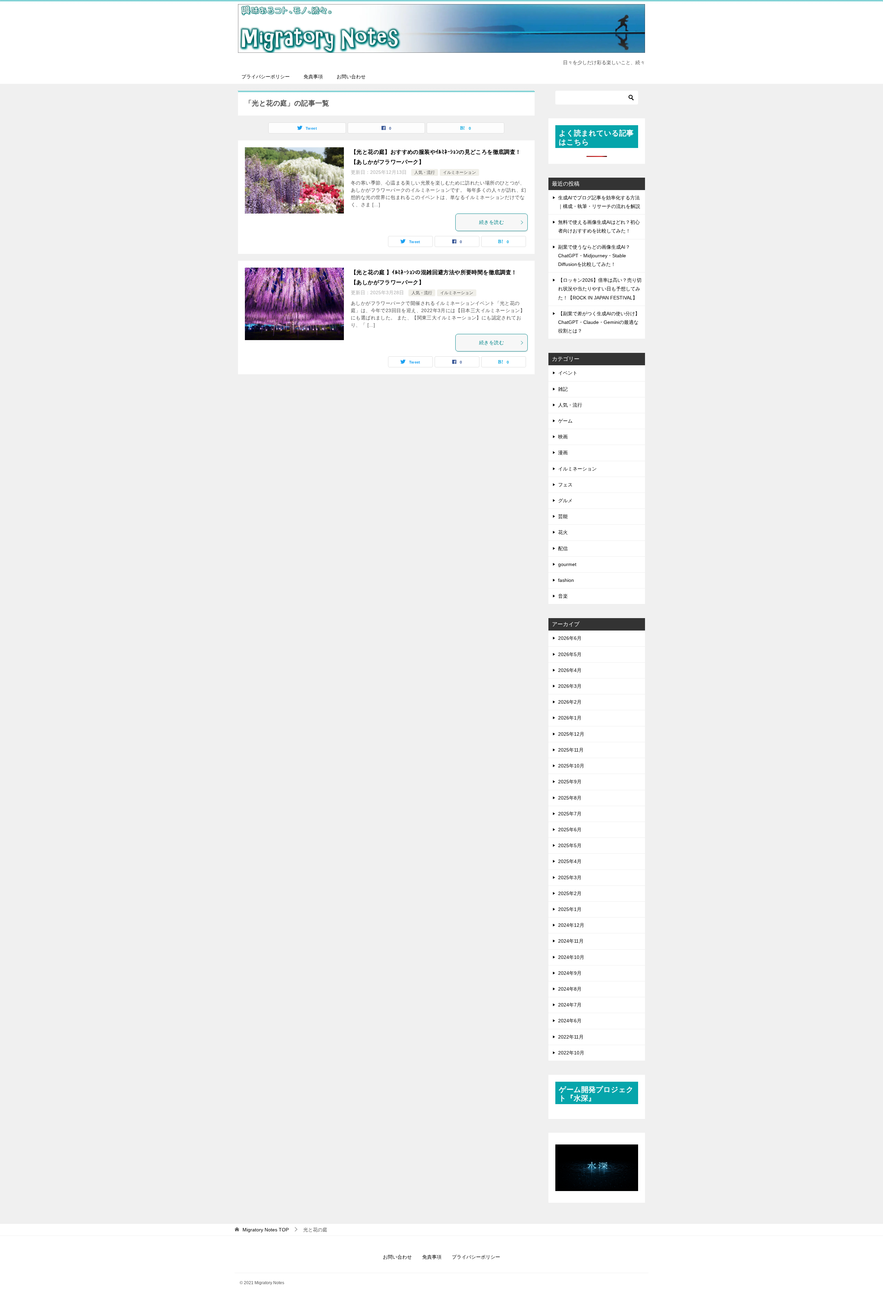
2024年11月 (571, 941)
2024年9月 (570, 973)
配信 (563, 548)
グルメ (565, 500)
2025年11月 (571, 750)
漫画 (563, 452)
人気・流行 (424, 172)
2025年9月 (570, 781)
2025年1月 (570, 909)
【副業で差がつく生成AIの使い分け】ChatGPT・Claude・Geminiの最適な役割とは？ (599, 322)
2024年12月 (571, 925)
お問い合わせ (351, 76)
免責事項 (313, 76)
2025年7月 (570, 813)
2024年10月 (571, 957)
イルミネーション (459, 172)
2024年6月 (570, 1020)
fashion (566, 580)
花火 (563, 532)
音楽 (563, 596)
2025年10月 (571, 766)
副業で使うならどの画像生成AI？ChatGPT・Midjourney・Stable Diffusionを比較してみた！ (594, 255)
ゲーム (565, 421)
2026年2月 (570, 702)
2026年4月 (570, 670)
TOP (265, 1229)
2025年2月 (570, 893)
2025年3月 (570, 877)
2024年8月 (570, 989)
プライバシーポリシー (265, 76)
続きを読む (491, 222)
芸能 (563, 516)
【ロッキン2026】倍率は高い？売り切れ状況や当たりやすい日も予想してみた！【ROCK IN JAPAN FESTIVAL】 (600, 288)
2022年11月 (571, 1037)
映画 (563, 436)
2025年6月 (570, 829)
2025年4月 (570, 861)
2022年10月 (571, 1052)
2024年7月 (570, 1005)
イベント (567, 373)
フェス (565, 484)
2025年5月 (570, 845)
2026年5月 (570, 654)
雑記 (563, 389)
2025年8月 (570, 798)
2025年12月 (571, 734)
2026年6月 (570, 638)
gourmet (567, 564)
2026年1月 (570, 718)
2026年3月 (570, 686)
